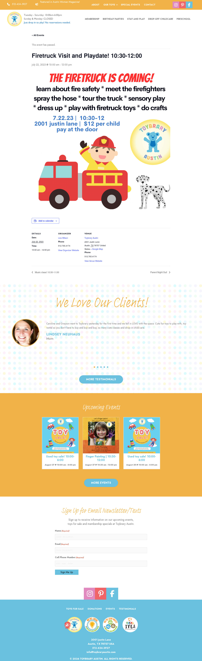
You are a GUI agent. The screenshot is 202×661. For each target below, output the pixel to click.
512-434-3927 (19, 4)
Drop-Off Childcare (160, 19)
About (95, 4)
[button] (117, 5)
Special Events (130, 4)
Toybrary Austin (91, 238)
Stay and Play (136, 19)
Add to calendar (45, 220)
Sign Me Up (66, 572)
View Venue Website (93, 261)
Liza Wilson (63, 238)
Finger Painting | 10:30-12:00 (101, 458)
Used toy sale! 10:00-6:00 (60, 458)
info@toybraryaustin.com (101, 652)
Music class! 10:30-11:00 (46, 272)
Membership (92, 19)
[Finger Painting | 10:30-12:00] (101, 435)
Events (110, 609)
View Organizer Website (68, 250)
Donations (95, 609)
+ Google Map (97, 249)
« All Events (38, 35)
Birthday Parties (113, 19)
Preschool (183, 19)
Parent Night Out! (159, 272)
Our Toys (109, 4)
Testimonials (127, 609)
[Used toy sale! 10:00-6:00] (60, 435)
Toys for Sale (75, 609)
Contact (149, 4)
